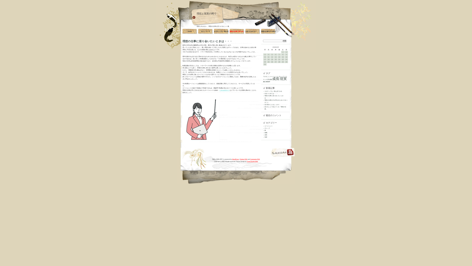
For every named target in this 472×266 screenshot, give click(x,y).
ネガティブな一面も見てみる (221, 32)
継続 (264, 81)
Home (190, 31)
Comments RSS (255, 159)
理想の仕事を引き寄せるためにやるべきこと (268, 32)
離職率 (268, 81)
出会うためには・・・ (252, 31)
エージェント (274, 76)
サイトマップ (205, 31)
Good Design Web (252, 161)
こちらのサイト (224, 90)
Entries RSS (243, 159)
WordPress (235, 159)
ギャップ (281, 76)
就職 (270, 79)
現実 (283, 79)
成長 (275, 79)
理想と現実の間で (206, 13)
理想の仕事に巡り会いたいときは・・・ (237, 32)
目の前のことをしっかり (272, 104)
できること (266, 76)
